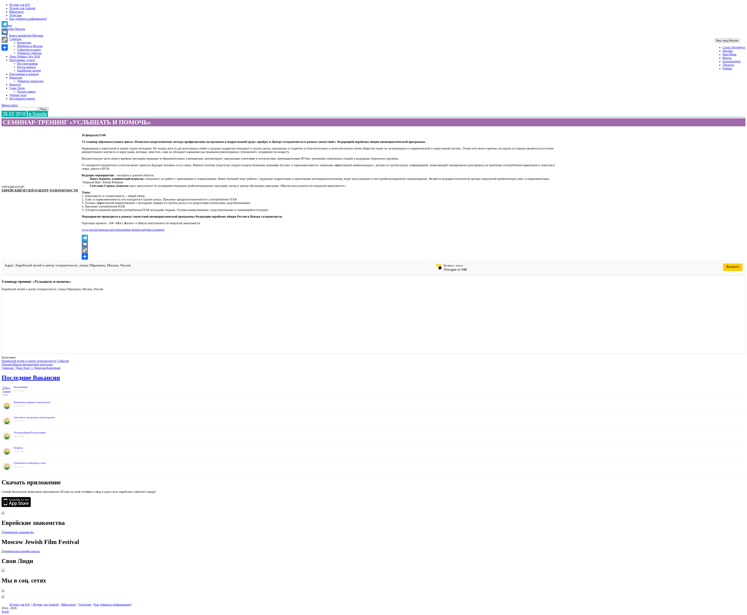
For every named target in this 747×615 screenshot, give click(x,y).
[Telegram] (320, 238)
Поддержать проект (22, 98)
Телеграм (15, 15)
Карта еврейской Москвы (26, 35)
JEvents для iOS (19, 4)
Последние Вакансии (31, 377)
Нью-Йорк (729, 54)
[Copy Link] (320, 250)
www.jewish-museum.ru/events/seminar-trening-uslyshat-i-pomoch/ (123, 229)
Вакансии (15, 77)
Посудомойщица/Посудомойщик (30, 432)
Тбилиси (728, 65)
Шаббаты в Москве (30, 46)
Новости (15, 84)
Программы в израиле (24, 74)
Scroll (5, 611)
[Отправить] (320, 256)
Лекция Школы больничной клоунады (27, 364)
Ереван (727, 68)
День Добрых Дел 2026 (24, 56)
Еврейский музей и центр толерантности (40, 190)
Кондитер (18, 447)
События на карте (29, 49)
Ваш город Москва (727, 40)
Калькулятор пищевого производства (32, 402)
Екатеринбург (731, 61)
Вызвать (732, 266)
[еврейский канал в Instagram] (3, 598)
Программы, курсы (22, 60)
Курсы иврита (26, 67)
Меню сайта (10, 105)
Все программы (27, 63)
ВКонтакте (16, 11)
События (15, 39)
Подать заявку (26, 91)
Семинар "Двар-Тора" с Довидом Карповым (31, 368)
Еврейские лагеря (29, 70)
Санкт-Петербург (733, 47)
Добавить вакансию (30, 81)
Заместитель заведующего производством (34, 417)
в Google (38, 114)
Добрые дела (17, 95)
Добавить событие (29, 53)
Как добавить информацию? (28, 18)
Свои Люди (17, 88)
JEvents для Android (22, 8)
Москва (727, 51)
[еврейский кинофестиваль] (21, 551)
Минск (727, 58)
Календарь (24, 42)
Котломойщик (21, 387)
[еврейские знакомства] (18, 532)
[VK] (320, 244)
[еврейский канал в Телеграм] (3, 592)
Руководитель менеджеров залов (30, 463)
